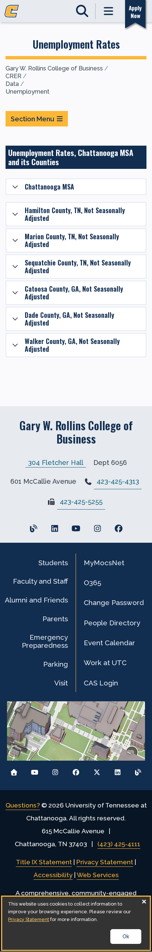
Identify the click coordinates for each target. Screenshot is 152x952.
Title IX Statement (44, 862)
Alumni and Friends (36, 600)
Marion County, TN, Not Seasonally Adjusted (72, 240)
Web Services (98, 875)
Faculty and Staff (40, 581)
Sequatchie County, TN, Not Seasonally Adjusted (78, 266)
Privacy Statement (104, 862)
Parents (55, 619)
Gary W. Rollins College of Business (54, 68)
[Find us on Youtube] (76, 528)
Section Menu (32, 119)
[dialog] (76, 923)
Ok (125, 936)
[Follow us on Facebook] (76, 770)
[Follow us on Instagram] (55, 770)
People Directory (112, 623)
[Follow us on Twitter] (97, 770)
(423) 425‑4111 (118, 844)
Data (12, 83)
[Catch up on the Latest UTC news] (138, 770)
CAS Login (101, 683)
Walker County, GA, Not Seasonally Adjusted (72, 345)
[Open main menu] (109, 11)
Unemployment (27, 91)
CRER (13, 76)
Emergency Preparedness (45, 641)
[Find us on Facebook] (118, 528)
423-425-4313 (118, 481)
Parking (55, 664)
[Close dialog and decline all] (144, 901)
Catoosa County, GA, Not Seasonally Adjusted (74, 292)
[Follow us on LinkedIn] (117, 770)
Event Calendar (109, 643)
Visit (61, 683)
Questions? (23, 805)
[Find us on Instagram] (97, 528)
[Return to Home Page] (14, 770)
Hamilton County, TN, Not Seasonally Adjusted (75, 214)
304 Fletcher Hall (55, 462)
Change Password (114, 602)
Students (53, 563)
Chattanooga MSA (49, 186)
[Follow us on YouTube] (34, 770)
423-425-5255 (81, 501)
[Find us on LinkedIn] (54, 528)
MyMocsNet (104, 563)
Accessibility (53, 875)
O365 (92, 583)
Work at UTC (105, 663)
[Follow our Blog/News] (33, 528)
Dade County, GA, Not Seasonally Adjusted (69, 318)
